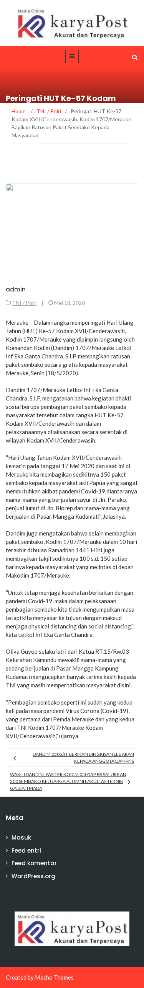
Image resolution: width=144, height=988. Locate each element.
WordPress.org (33, 876)
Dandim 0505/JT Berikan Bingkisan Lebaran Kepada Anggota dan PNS (83, 757)
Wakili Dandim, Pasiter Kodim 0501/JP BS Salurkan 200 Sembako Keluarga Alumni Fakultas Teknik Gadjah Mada (68, 781)
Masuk (21, 837)
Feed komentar (34, 863)
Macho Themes (54, 977)
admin (16, 289)
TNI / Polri (24, 302)
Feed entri (26, 850)
